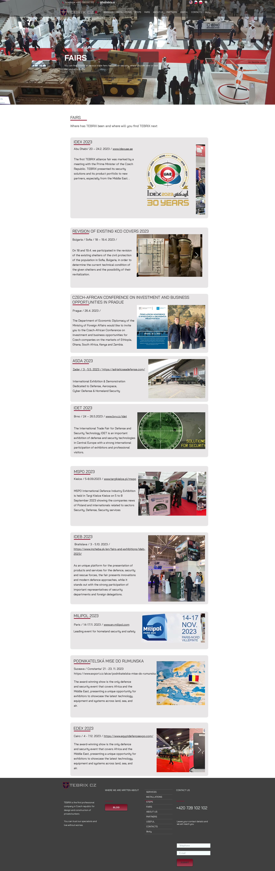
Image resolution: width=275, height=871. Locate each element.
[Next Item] (199, 179)
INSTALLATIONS (154, 796)
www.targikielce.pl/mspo (120, 479)
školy (149, 831)
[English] (190, 2)
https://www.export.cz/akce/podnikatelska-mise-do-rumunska (115, 673)
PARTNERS (151, 816)
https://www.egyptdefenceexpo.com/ (128, 736)
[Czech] (195, 2)
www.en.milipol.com (116, 624)
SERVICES (151, 791)
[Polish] (200, 2)
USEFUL (150, 821)
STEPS (149, 801)
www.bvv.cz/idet (116, 416)
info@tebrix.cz (107, 2)
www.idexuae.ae (123, 149)
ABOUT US (151, 811)
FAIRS (149, 806)
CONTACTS (152, 826)
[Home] (96, 12)
